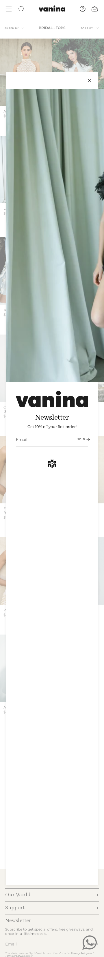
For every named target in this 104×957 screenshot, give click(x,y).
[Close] (89, 80)
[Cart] (94, 9)
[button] (21, 9)
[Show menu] (8, 9)
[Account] (82, 9)
